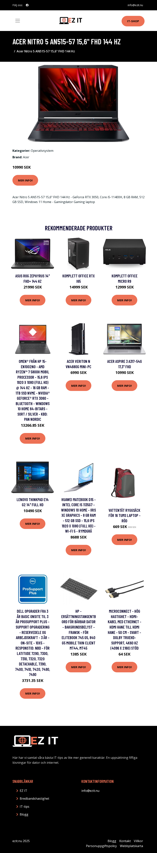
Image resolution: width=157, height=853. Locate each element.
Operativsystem (42, 151)
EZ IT (23, 791)
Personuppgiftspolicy (101, 846)
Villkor (138, 841)
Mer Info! (25, 180)
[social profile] (27, 5)
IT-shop (133, 21)
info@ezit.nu (135, 5)
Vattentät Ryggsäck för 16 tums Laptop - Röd (125, 515)
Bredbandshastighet (34, 798)
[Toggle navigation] (17, 20)
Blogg (24, 814)
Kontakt (125, 841)
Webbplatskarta (131, 846)
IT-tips (24, 806)
